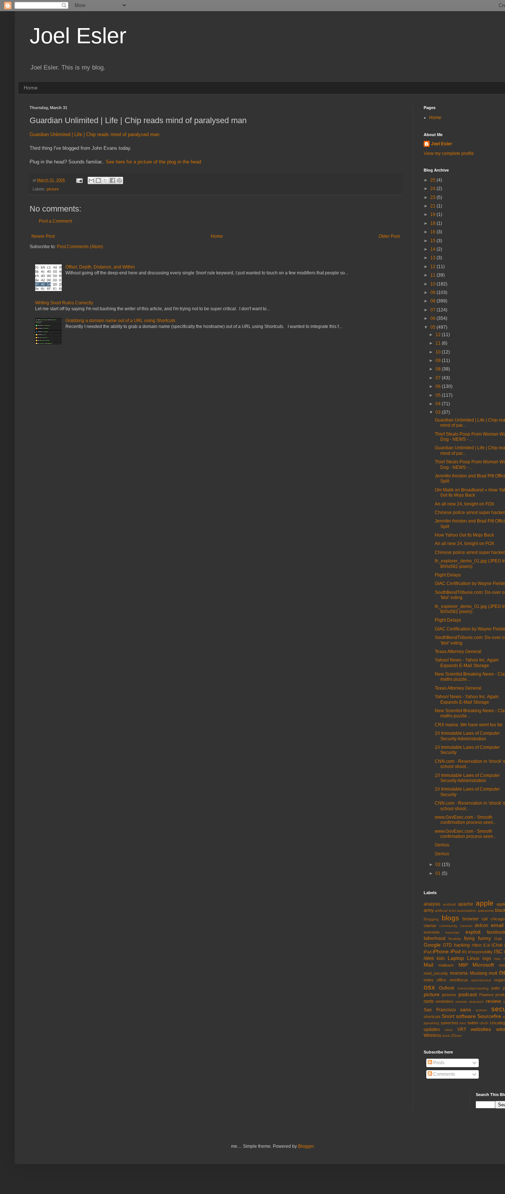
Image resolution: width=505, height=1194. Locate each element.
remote (461, 1001)
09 (433, 292)
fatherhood (434, 938)
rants (429, 1001)
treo (463, 1023)
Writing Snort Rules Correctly (64, 302)
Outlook (446, 988)
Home (31, 88)
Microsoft (483, 965)
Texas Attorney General (458, 651)
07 (433, 309)
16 (433, 231)
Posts (438, 1062)
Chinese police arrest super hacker (470, 512)
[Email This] (91, 180)
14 (433, 249)
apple (485, 903)
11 (433, 275)
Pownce (486, 994)
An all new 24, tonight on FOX (464, 504)
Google (432, 945)
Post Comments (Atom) (80, 246)
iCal (486, 945)
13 (433, 257)
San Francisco (440, 1009)
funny (484, 938)
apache (465, 904)
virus (449, 1030)
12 (433, 266)
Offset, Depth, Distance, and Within (100, 267)
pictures (449, 994)
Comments (443, 1074)
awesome (486, 911)
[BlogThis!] (98, 180)
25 (433, 180)
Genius (442, 845)
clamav (430, 925)
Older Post (389, 236)
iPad (427, 952)
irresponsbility (480, 952)
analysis (432, 904)
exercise (452, 932)
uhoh (483, 1023)
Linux (473, 958)
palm (495, 988)
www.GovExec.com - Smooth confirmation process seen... (465, 820)
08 (433, 301)
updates (432, 1029)
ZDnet (456, 1036)
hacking (462, 945)
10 (433, 284)
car (485, 918)
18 (433, 223)
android (449, 904)
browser (470, 918)
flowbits (454, 939)
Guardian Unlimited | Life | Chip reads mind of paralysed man (94, 134)
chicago (498, 919)
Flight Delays (448, 575)
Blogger (305, 1146)
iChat (497, 945)
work (446, 1036)
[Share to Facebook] (112, 180)
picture (53, 189)
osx (429, 987)
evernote (432, 932)
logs (486, 958)
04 (438, 403)
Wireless (432, 1035)
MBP (463, 965)
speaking (431, 1023)
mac (497, 959)
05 (433, 327)
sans (465, 1009)
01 (438, 873)
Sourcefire (489, 1016)
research (476, 1001)
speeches (449, 1023)
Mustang (478, 973)
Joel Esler (78, 35)
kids (441, 958)
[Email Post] (79, 180)
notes (429, 980)
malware (446, 965)
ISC (498, 951)
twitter (473, 1023)
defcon (481, 925)
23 (433, 197)
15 (433, 240)
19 (433, 214)
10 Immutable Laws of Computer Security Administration (467, 736)
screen (481, 1010)
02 (438, 864)
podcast (467, 994)
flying (469, 938)
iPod (455, 951)
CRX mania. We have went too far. (469, 724)
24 (433, 188)
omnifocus (459, 980)
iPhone (441, 951)
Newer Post (43, 236)
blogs (450, 918)
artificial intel (445, 911)
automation (466, 911)
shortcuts (432, 1016)
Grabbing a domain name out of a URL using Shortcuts (120, 320)
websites (481, 1029)
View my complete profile (449, 153)
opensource (481, 980)
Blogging (431, 919)
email (497, 925)
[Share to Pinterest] (119, 180)
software (466, 1016)
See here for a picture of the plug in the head (153, 162)
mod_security (436, 973)
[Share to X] (105, 180)
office (441, 980)
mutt (493, 973)
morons (459, 973)
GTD (447, 945)
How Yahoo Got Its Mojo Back (464, 535)
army (429, 910)
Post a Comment (55, 221)
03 (438, 412)
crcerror (466, 926)
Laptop (456, 958)
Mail (428, 965)
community (448, 926)
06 (433, 318)
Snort (448, 1016)
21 (433, 206)
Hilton (477, 945)
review (493, 1001)
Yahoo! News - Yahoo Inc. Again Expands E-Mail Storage (467, 662)
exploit (473, 932)
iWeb (429, 958)
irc (464, 951)
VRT (461, 1029)
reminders (444, 1001)
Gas (498, 938)
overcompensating (473, 988)
